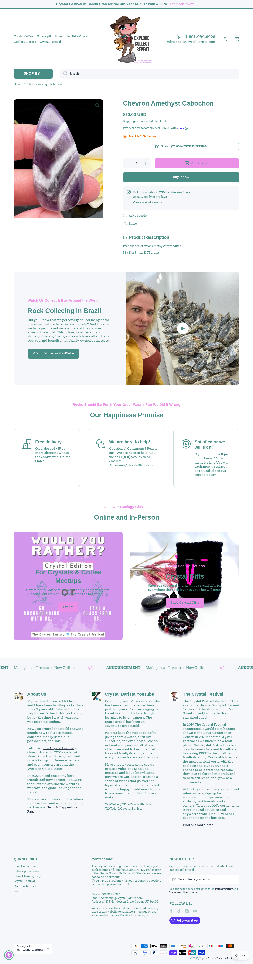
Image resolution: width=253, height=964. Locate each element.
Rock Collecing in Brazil (64, 310)
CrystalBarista (207, 958)
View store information (148, 202)
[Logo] (126, 39)
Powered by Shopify (227, 958)
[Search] (63, 74)
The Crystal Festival (58, 748)
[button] (237, 39)
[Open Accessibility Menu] (9, 955)
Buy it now (181, 177)
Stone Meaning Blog (27, 876)
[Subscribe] (234, 879)
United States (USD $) (31, 950)
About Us (36, 694)
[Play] (182, 328)
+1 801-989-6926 (199, 36)
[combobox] (149, 74)
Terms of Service (25, 886)
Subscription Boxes (26, 871)
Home (17, 84)
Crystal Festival (24, 881)
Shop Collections (25, 866)
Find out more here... (199, 825)
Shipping (129, 121)
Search (18, 891)
